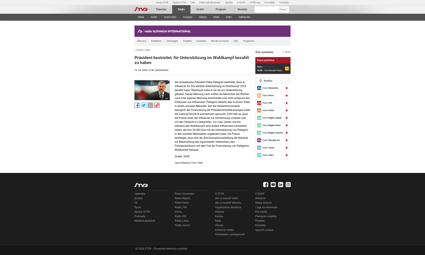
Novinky (242, 9)
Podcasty (139, 216)
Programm (248, 41)
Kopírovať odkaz (157, 105)
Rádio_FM (181, 207)
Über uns (141, 41)
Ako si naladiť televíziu (228, 202)
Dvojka (138, 198)
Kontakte (201, 41)
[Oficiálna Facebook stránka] (265, 184)
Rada (218, 220)
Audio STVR (162, 2)
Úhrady (219, 225)
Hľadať (283, 9)
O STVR (219, 193)
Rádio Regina (182, 198)
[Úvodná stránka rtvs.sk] (141, 9)
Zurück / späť (142, 50)
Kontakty (284, 2)
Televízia (161, 9)
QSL (236, 41)
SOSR (216, 17)
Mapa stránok (263, 202)
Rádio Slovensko (184, 193)
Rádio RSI (180, 216)
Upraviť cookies (264, 230)
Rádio (181, 9)
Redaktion (156, 41)
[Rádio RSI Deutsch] (165, 31)
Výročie (229, 2)
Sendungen (172, 41)
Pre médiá (269, 2)
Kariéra (219, 216)
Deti (193, 2)
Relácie (203, 17)
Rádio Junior (182, 225)
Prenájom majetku (266, 216)
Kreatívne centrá (224, 229)
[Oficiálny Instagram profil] (288, 184)
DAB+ (229, 17)
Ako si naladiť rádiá (226, 198)
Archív (154, 17)
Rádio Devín (182, 202)
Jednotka (139, 193)
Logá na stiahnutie (266, 207)
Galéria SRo (245, 17)
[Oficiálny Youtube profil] (273, 184)
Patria (178, 211)
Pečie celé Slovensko (210, 2)
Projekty (260, 220)
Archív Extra (170, 17)
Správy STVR (180, 2)
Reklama (260, 198)
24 (135, 202)
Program (187, 17)
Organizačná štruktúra (228, 207)
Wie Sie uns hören (220, 41)
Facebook (137, 105)
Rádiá (141, 17)
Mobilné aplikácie (144, 220)
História (219, 211)
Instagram (150, 105)
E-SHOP (241, 2)
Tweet (143, 105)
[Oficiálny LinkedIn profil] (280, 184)
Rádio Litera (182, 220)
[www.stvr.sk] (141, 185)
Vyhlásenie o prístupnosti (230, 234)
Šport (137, 207)
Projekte (187, 41)
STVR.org (255, 2)
